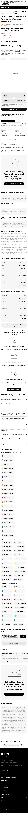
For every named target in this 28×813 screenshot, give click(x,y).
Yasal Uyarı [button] (4, 780)
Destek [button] (3, 790)
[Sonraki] (26, 745)
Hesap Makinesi (9, 12)
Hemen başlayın (6, 661)
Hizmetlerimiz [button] (4, 787)
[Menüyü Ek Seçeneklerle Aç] (26, 8)
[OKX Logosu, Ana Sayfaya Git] (5, 8)
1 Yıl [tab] (20, 58)
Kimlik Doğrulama (9, 366)
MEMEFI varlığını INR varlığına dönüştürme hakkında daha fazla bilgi (13, 325)
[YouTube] (8, 809)
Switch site (5, 4)
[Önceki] (2, 745)
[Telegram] (3, 809)
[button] (18, 8)
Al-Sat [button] (2, 801)
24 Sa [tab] (8, 58)
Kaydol (22, 7)
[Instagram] (6, 809)
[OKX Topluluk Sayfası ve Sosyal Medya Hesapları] (10, 809)
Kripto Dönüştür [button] (5, 797)
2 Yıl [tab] (25, 58)
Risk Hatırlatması (14, 728)
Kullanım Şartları (5, 728)
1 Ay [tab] (16, 58)
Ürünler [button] (3, 784)
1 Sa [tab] (3, 58)
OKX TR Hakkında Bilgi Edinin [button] (8, 777)
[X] (1, 809)
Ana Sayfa (2, 12)
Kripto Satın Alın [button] (5, 794)
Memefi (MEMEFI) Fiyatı (12, 139)
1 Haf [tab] (12, 58)
